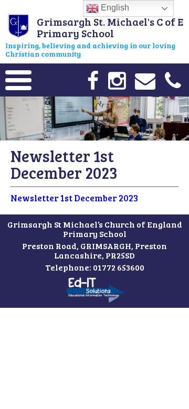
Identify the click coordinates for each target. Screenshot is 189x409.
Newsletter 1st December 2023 (74, 198)
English (114, 7)
